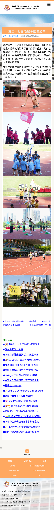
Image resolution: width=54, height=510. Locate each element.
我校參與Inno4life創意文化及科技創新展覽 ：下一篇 (40, 323)
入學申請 (12, 466)
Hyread (14, 475)
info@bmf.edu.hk (12, 498)
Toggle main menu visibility (49, 4)
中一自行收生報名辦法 (37, 466)
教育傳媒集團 (14, 505)
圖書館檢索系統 (14, 471)
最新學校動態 (13, 36)
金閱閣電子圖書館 (39, 471)
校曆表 (10, 461)
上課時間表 (28, 461)
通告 (44, 461)
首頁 (4, 36)
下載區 (39, 475)
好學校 (23, 505)
